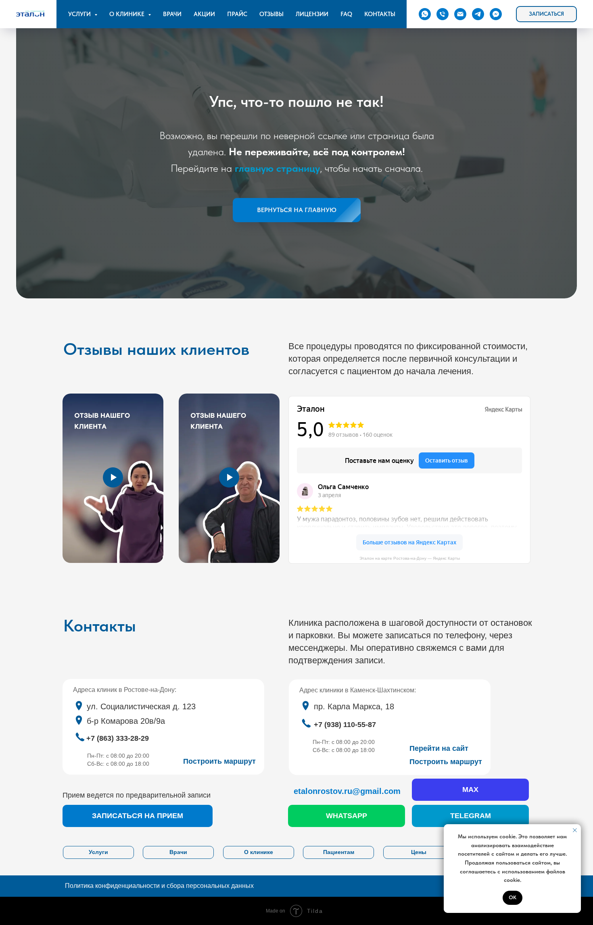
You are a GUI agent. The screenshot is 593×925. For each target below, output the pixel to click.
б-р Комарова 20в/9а (126, 721)
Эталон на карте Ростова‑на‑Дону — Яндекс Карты (409, 558)
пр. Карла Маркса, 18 (354, 706)
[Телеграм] (478, 14)
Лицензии (312, 14)
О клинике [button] (127, 14)
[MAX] (496, 14)
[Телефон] (442, 14)
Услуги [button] (80, 14)
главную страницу (277, 168)
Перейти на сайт (438, 748)
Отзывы (271, 14)
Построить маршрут (445, 762)
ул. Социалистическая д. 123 (141, 706)
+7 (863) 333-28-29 (117, 738)
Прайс (237, 14)
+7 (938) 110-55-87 (345, 725)
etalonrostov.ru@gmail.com (347, 791)
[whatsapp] (425, 14)
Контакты (379, 14)
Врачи (172, 14)
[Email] (460, 14)
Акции (204, 14)
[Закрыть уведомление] (575, 830)
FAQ (346, 14)
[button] (546, 14)
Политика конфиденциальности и (159, 885)
